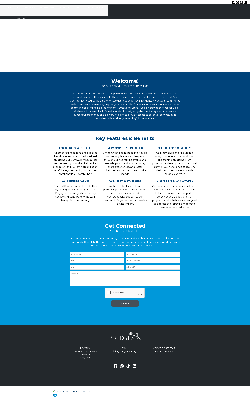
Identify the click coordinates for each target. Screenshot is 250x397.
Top (55, 395)
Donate (79, 7)
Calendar (64, 7)
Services (28, 7)
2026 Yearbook (96, 7)
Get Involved (47, 7)
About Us (11, 7)
